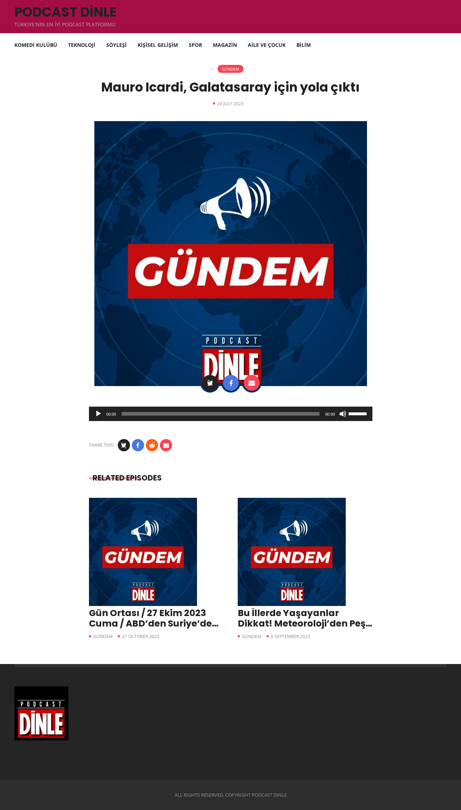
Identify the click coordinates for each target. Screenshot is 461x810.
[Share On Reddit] (152, 445)
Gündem (230, 69)
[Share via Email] (252, 383)
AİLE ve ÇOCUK (267, 44)
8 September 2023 (290, 636)
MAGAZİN (225, 44)
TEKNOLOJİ (81, 44)
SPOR (195, 44)
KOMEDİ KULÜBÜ (35, 44)
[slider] (359, 413)
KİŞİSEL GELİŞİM (158, 44)
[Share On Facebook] (231, 383)
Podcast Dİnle (65, 12)
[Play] (98, 413)
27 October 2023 (140, 636)
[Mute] (342, 413)
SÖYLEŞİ (116, 44)
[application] (230, 414)
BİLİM (303, 44)
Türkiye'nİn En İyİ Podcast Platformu (65, 24)
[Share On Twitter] (210, 383)
